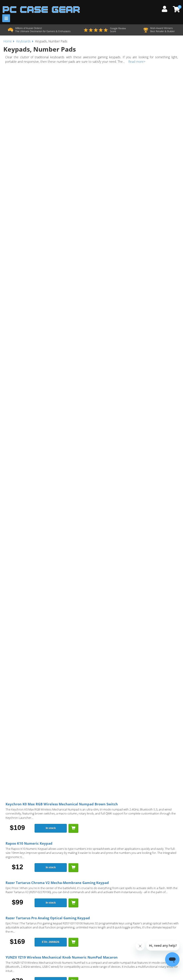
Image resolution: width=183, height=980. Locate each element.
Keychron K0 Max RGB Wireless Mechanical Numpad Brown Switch (62, 804)
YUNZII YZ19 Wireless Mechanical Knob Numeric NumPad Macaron (62, 957)
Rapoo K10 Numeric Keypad (29, 843)
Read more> (136, 61)
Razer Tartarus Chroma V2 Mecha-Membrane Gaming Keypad (57, 882)
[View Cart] (176, 9)
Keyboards (23, 41)
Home (7, 41)
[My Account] (166, 8)
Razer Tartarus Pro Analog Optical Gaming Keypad (48, 918)
